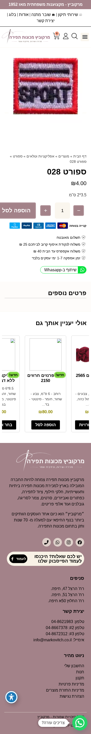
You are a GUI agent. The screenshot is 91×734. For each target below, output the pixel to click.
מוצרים (63, 156)
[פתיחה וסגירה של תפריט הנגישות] (11, 697)
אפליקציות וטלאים (40, 156)
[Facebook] (80, 542)
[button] (85, 37)
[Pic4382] (45, 86)
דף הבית (79, 156)
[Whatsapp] (57, 542)
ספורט (17, 156)
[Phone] (46, 542)
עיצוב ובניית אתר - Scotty (65, 725)
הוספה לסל (45, 425)
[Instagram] (68, 542)
